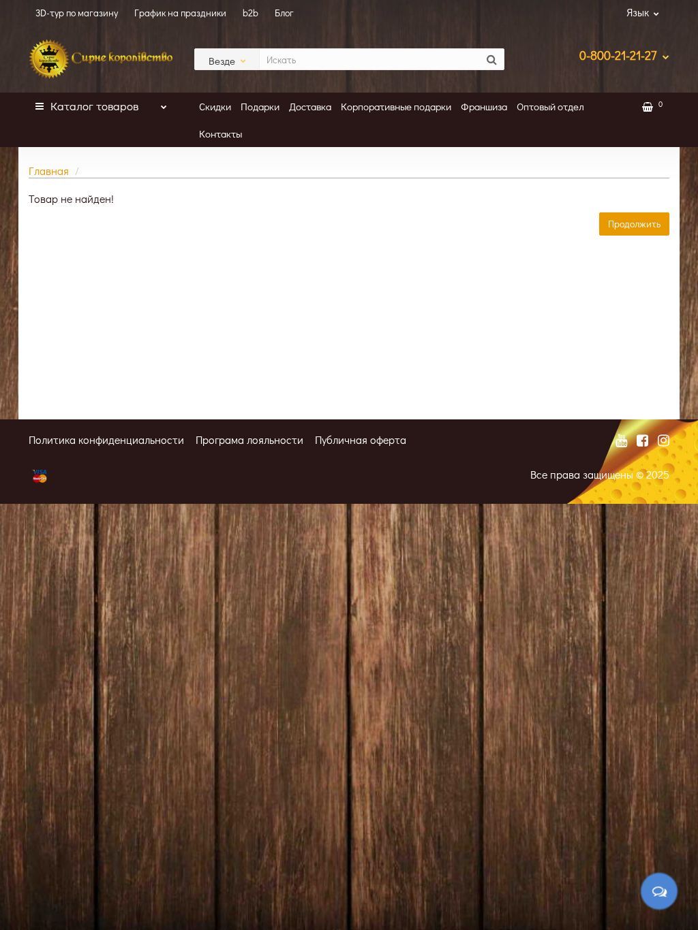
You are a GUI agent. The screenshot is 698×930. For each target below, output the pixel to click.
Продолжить (634, 223)
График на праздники (180, 12)
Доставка (310, 106)
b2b (250, 12)
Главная (49, 170)
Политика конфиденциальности (106, 439)
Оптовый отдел (550, 106)
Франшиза (484, 106)
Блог (284, 12)
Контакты (220, 133)
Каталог (94, 106)
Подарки (260, 106)
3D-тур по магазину (76, 12)
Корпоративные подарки (396, 106)
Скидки (215, 106)
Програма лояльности (249, 439)
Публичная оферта (360, 439)
